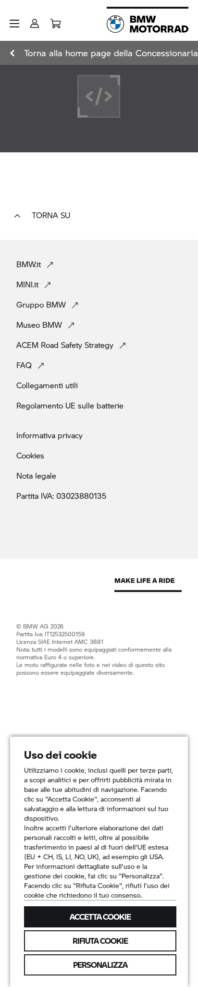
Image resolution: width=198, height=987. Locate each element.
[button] (14, 23)
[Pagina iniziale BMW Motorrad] (147, 24)
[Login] (34, 20)
